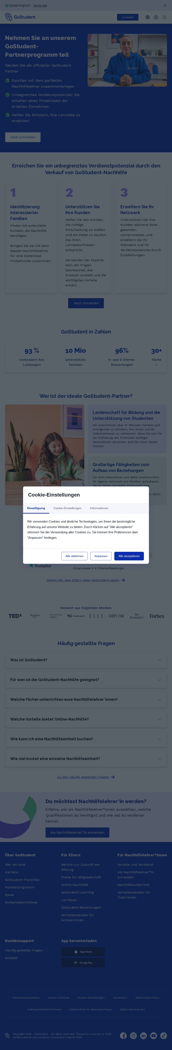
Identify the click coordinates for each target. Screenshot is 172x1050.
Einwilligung (36, 508)
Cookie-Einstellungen (67, 508)
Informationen (99, 508)
